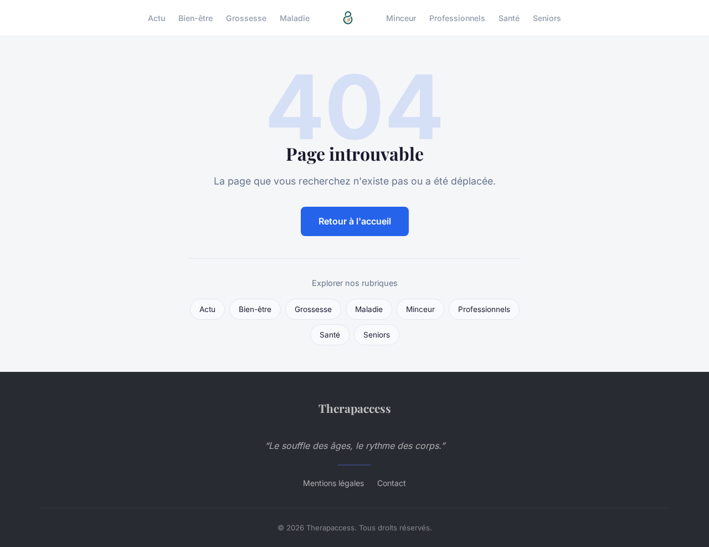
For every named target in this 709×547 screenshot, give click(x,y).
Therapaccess (354, 408)
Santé (509, 17)
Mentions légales (333, 483)
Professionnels (457, 17)
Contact (391, 483)
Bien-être (195, 17)
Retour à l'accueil (354, 221)
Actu (156, 17)
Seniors (547, 17)
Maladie (295, 17)
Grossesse (246, 17)
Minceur (401, 17)
